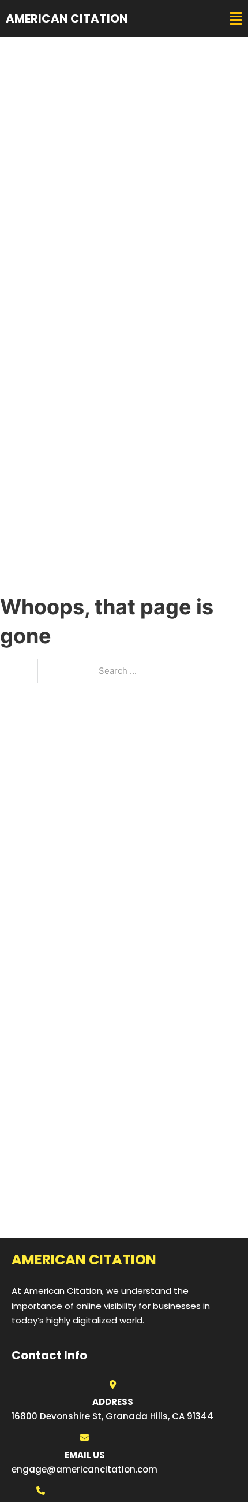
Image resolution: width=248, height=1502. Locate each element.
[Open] (236, 19)
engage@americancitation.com (84, 1469)
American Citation (67, 18)
